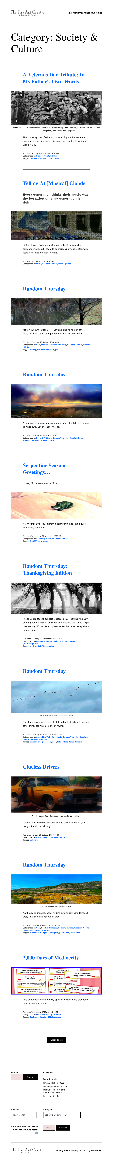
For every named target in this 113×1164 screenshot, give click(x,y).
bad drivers (35, 840)
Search (14, 1072)
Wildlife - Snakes (62, 539)
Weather (26, 440)
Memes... (45, 345)
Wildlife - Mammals (38, 739)
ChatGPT (33, 541)
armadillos (34, 933)
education (42, 1017)
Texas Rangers (75, 742)
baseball (33, 742)
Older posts (56, 1040)
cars (49, 742)
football (38, 646)
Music (38, 264)
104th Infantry (36, 158)
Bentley (33, 349)
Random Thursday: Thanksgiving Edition (47, 569)
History (39, 156)
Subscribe (63, 1127)
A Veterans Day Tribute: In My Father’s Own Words (54, 77)
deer (54, 742)
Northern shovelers (45, 349)
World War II (48, 158)
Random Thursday (44, 288)
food (32, 646)
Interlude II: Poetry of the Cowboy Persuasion (55, 1091)
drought (43, 933)
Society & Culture (50, 156)
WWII (56, 158)
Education (40, 1014)
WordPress (96, 1150)
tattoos (65, 742)
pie (56, 349)
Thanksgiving (48, 646)
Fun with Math (50, 1079)
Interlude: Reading (51, 1096)
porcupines (64, 933)
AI (37, 539)
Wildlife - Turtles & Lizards (42, 440)
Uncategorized (64, 264)
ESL (49, 1017)
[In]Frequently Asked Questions (85, 12)
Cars (38, 345)
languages (56, 1017)
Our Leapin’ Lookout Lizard (55, 1086)
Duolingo (33, 1017)
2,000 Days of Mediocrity (51, 957)
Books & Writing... (44, 438)
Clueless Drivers (41, 766)
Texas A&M (75, 933)
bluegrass (42, 742)
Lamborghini (53, 933)
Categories (48, 1109)
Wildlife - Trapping (42, 930)
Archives (15, 1109)
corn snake (43, 541)
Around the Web (43, 737)
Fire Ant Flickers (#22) (53, 1083)
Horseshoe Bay (42, 837)
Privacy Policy (63, 1150)
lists (59, 742)
